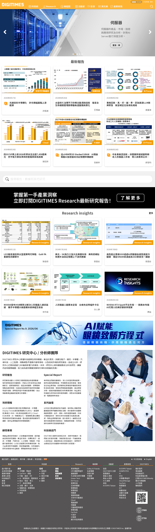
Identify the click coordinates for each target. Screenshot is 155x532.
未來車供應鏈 (7, 471)
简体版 (139, 2)
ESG (121, 476)
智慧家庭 (74, 490)
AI (120, 473)
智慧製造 (74, 488)
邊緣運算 (74, 473)
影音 (92, 6)
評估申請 (146, 2)
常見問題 (38, 459)
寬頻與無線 (75, 495)
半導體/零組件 (124, 478)
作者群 (89, 476)
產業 (19, 469)
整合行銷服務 (141, 481)
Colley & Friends (93, 469)
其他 (104, 483)
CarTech (74, 512)
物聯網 (73, 493)
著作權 (22, 459)
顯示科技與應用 (77, 519)
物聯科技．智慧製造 (27, 488)
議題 (57, 469)
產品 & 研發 (107, 478)
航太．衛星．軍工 (26, 481)
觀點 (57, 471)
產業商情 (118, 6)
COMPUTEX (124, 471)
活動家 (81, 6)
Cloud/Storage (124, 481)
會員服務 (139, 471)
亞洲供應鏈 (75, 486)
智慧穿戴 (74, 510)
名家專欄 (90, 471)
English (149, 459)
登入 (151, 2)
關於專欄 (90, 478)
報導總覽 (58, 473)
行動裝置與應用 (77, 507)
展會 (3, 481)
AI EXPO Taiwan (109, 486)
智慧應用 (106, 473)
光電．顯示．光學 (26, 486)
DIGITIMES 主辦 (109, 471)
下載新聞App (140, 490)
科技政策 (22, 490)
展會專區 (58, 478)
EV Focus (74, 481)
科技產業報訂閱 (141, 476)
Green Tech (75, 478)
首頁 (9, 464)
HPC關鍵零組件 (77, 471)
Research (51, 6)
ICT (120, 488)
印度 (43, 473)
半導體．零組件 (25, 471)
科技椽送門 (6, 478)
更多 (114, 46)
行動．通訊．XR (25, 476)
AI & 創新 (106, 481)
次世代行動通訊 (77, 498)
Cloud (73, 500)
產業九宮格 (6, 476)
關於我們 (5, 459)
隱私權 (29, 459)
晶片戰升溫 (6, 469)
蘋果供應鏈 (6, 473)
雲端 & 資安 (107, 476)
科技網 (35, 6)
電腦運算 (74, 503)
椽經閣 (67, 6)
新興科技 (74, 483)
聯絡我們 (139, 486)
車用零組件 (75, 469)
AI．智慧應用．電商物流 (28, 478)
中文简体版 (138, 459)
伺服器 (73, 505)
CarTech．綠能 (25, 473)
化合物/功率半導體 (78, 476)
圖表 (21, 493)
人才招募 (139, 483)
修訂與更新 (6, 486)
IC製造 (73, 517)
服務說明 (14, 459)
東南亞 (43, 471)
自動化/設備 (123, 493)
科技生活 (122, 498)
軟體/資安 (122, 490)
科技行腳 (90, 473)
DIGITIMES (144, 464)
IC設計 (73, 515)
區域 (41, 469)
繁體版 (134, 2)
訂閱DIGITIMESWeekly (144, 478)
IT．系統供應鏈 (25, 483)
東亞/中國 (45, 476)
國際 (43, 478)
